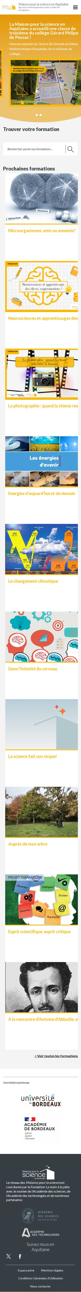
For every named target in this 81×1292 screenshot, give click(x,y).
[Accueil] (8, 7)
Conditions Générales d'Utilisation (40, 1278)
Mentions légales (52, 1270)
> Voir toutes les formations (56, 1056)
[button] (40, 64)
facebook (20, 1256)
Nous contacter (40, 1286)
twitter (8, 1256)
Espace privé (26, 1270)
